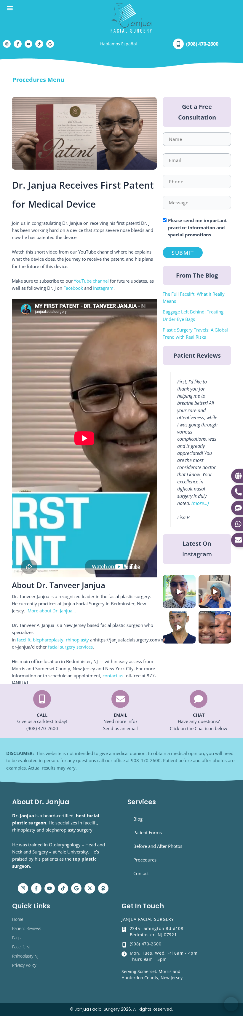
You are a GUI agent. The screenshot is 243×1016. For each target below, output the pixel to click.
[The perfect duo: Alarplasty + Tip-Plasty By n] (215, 627)
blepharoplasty (48, 640)
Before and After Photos (157, 846)
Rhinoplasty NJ (25, 956)
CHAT (198, 715)
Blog (138, 819)
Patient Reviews (26, 928)
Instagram (103, 288)
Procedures (144, 860)
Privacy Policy (24, 965)
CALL (42, 715)
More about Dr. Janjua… (52, 611)
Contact (141, 873)
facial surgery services (70, 647)
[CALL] (42, 699)
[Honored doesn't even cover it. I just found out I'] (179, 591)
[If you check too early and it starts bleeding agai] (179, 627)
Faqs (16, 937)
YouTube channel (91, 281)
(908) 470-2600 (202, 44)
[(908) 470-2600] (178, 44)
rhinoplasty (78, 640)
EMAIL (120, 715)
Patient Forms (147, 832)
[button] (10, 8)
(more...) (200, 503)
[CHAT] (198, 699)
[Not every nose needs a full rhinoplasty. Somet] (215, 591)
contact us (113, 676)
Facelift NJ (21, 947)
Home (17, 919)
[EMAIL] (120, 699)
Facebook (73, 288)
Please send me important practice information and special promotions (197, 227)
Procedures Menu (38, 80)
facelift (24, 640)
